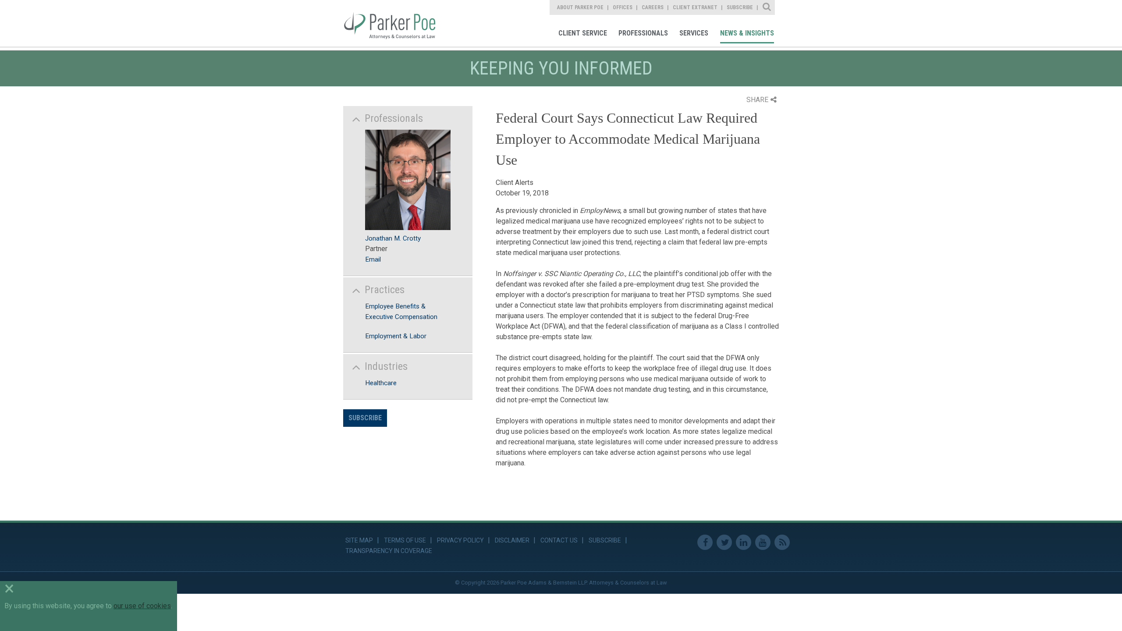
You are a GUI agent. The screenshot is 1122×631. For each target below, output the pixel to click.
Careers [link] (653, 7)
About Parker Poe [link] (580, 7)
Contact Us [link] (559, 540)
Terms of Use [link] (405, 540)
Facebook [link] (705, 542)
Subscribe (365, 418)
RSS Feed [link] (782, 542)
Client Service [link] (582, 33)
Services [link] (693, 33)
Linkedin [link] (743, 542)
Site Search (767, 7)
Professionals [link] (643, 33)
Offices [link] (622, 7)
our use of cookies (142, 606)
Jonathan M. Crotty (393, 238)
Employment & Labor (395, 336)
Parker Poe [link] (395, 23)
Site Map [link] (359, 540)
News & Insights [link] (747, 33)
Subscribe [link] (740, 7)
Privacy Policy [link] (460, 540)
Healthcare (381, 383)
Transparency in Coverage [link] (388, 550)
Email (373, 259)
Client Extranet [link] (695, 7)
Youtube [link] (762, 542)
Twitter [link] (724, 542)
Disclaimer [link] (512, 540)
